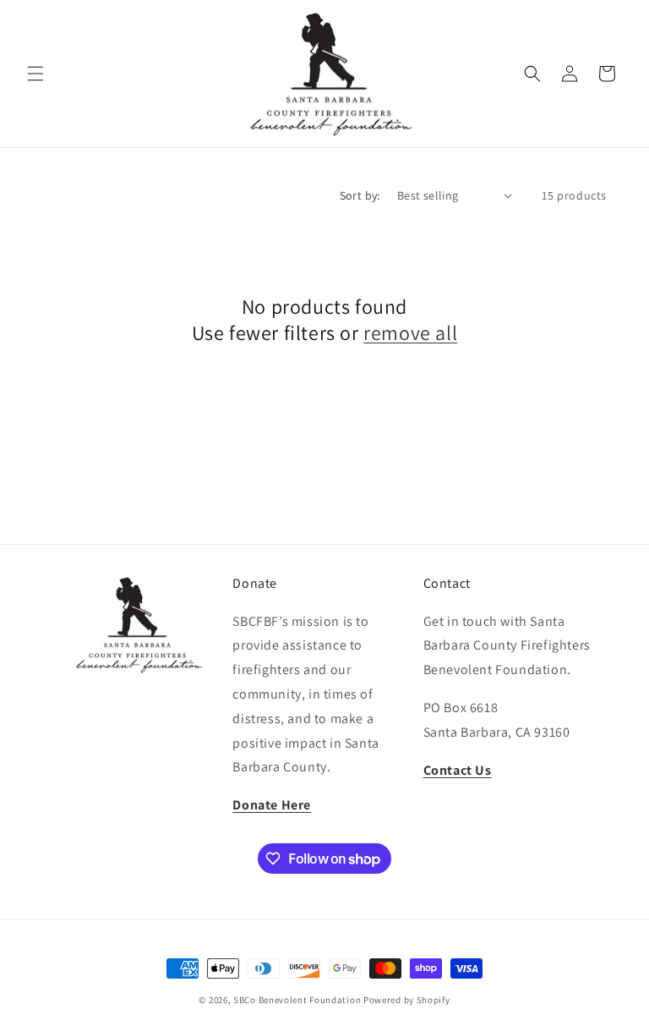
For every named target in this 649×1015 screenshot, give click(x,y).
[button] (35, 73)
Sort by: (360, 195)
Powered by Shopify (406, 1000)
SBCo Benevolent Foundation (297, 1000)
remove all (410, 333)
